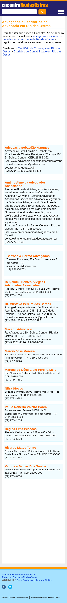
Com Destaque (25, 580)
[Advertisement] (33, 99)
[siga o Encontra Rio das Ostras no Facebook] (4, 587)
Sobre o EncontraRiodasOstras (19, 574)
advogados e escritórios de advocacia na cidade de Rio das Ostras (32, 38)
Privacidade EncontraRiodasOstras (45, 597)
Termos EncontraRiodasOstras (15, 597)
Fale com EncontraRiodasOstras (19, 577)
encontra (25, 5)
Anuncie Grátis (44, 580)
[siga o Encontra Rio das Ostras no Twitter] (10, 587)
